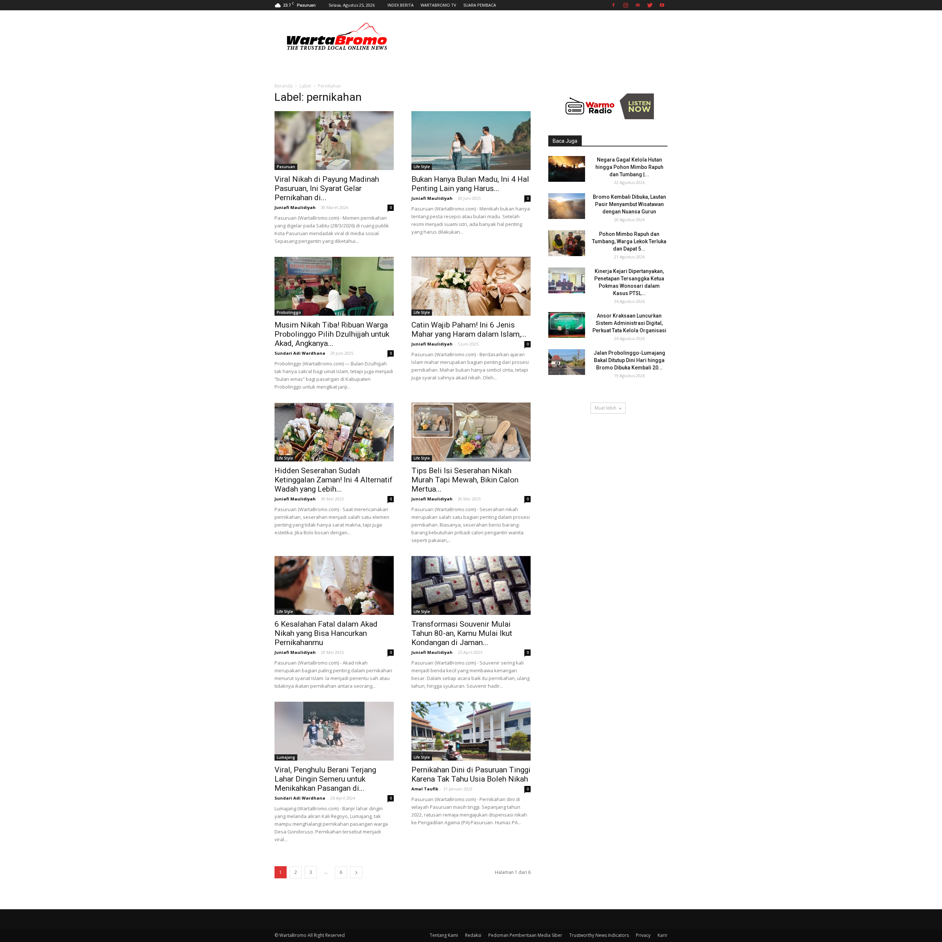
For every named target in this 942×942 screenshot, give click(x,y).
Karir (662, 935)
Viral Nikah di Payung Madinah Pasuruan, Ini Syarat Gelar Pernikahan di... (327, 188)
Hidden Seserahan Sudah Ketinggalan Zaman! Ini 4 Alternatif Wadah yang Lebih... (334, 479)
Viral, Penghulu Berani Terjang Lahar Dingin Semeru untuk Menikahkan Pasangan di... (325, 779)
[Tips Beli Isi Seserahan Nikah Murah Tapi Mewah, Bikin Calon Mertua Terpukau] (471, 432)
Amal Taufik (424, 789)
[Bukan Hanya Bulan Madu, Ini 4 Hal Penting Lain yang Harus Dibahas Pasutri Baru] (471, 140)
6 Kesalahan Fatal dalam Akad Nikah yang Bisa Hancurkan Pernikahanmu (326, 633)
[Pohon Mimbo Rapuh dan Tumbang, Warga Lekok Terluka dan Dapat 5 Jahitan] (566, 243)
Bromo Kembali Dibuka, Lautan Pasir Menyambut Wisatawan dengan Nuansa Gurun (629, 204)
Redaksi (473, 935)
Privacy (643, 935)
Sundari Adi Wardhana (300, 353)
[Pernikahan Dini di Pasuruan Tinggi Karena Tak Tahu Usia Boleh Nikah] (471, 731)
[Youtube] (661, 5)
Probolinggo (289, 312)
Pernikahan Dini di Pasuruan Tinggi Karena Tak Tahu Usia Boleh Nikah (471, 774)
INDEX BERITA (400, 5)
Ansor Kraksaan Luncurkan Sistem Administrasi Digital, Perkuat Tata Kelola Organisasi (629, 323)
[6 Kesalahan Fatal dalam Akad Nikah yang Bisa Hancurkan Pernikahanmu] (334, 585)
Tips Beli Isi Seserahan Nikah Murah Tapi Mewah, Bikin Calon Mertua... (464, 479)
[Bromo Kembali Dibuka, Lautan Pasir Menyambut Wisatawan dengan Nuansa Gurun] (566, 206)
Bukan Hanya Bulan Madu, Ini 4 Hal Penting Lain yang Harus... (470, 184)
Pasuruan (286, 166)
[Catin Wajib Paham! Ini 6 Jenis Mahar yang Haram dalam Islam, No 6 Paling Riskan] (471, 286)
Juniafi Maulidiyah (295, 207)
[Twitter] (649, 5)
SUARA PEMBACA (479, 5)
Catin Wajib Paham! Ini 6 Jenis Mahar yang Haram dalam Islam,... (469, 330)
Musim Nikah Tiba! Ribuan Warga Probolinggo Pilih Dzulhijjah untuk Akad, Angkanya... (332, 334)
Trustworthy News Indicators (599, 935)
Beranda (284, 86)
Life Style (422, 166)
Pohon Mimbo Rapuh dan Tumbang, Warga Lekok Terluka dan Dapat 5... (629, 241)
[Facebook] (613, 5)
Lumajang (286, 757)
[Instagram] (625, 5)
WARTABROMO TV (438, 5)
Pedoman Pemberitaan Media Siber (525, 935)
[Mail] (637, 5)
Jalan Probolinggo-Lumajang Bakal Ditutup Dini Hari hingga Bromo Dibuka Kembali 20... (629, 360)
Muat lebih (605, 408)
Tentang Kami (444, 935)
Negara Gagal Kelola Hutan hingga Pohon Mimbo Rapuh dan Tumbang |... (629, 167)
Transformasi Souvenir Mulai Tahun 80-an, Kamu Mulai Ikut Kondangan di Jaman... (461, 633)
